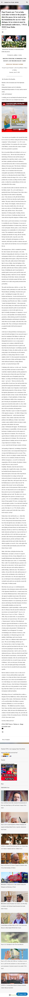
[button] (2, 32)
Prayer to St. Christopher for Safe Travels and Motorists (12, 944)
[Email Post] (2, 729)
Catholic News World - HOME (11, 2)
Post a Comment (6, 739)
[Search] (27, 2)
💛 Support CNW (22, 994)
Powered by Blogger (15, 995)
